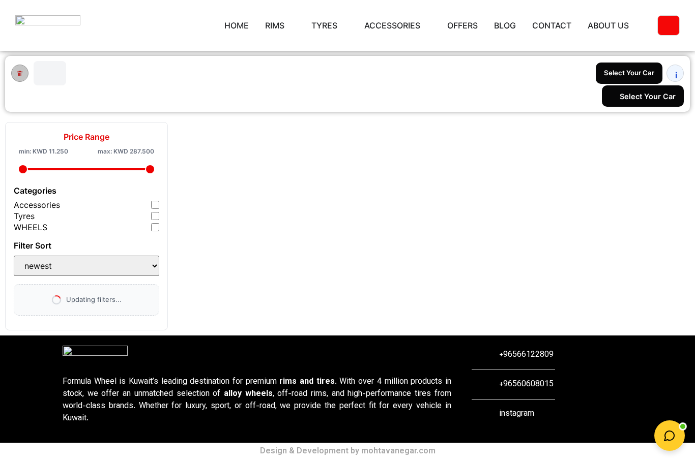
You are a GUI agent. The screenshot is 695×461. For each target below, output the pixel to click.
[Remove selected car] (19, 73)
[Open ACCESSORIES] (427, 25)
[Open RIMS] (291, 25)
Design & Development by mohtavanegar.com (348, 451)
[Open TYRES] (344, 25)
